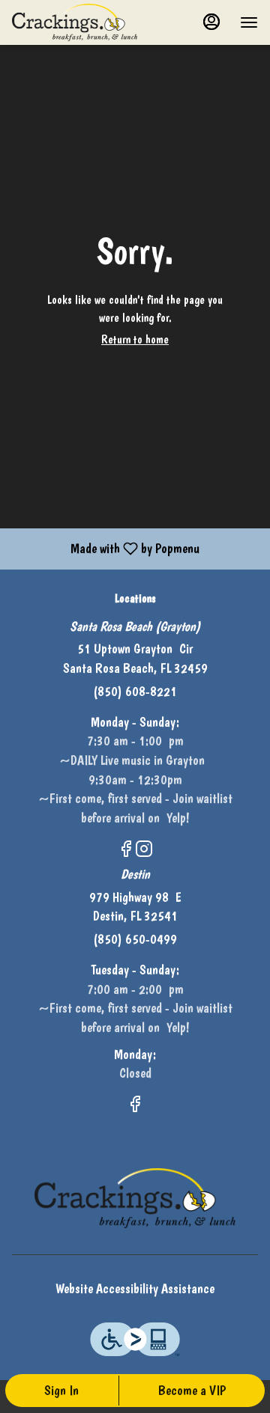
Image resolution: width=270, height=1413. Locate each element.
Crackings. (135, 1198)
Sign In (61, 1390)
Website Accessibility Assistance (135, 1288)
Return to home (135, 339)
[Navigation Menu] (249, 22)
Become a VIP (192, 1390)
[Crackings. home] (79, 22)
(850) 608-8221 (135, 691)
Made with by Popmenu (105, 548)
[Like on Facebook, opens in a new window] (126, 851)
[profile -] (211, 22)
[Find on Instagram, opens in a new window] (144, 851)
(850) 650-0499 (135, 939)
